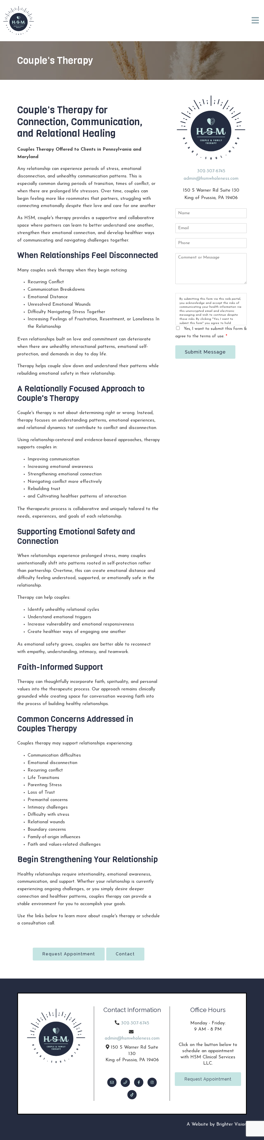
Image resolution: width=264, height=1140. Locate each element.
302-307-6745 (211, 171)
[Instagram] (152, 1082)
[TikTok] (132, 1094)
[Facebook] (138, 1082)
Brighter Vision (231, 1124)
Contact (125, 954)
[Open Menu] (255, 20)
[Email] (112, 1082)
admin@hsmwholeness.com (211, 178)
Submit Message (205, 352)
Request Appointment (68, 954)
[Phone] (125, 1082)
